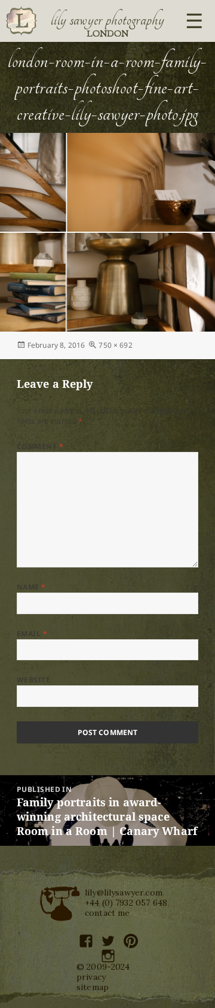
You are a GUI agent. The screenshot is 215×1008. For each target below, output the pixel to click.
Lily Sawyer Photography (107, 20)
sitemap (92, 987)
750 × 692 (115, 345)
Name (31, 587)
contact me (107, 912)
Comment (40, 446)
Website (33, 680)
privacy (91, 976)
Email (32, 634)
